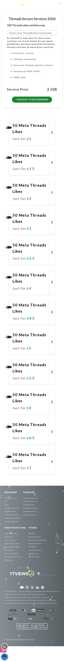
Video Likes (9, 537)
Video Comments (11, 540)
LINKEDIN (32, 547)
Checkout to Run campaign (32, 99)
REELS (7, 505)
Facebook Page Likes (30, 498)
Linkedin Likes (33, 553)
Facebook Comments (30, 508)
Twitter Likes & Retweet (37, 540)
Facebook (28, 492)
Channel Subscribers (12, 543)
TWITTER (31, 533)
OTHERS (32, 527)
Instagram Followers (12, 508)
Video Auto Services (12, 553)
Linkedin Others (34, 557)
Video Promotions (15, 527)
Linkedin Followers (35, 550)
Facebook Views (29, 505)
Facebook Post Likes (30, 501)
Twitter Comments (35, 543)
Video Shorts (9, 550)
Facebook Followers (30, 511)
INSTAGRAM (11, 492)
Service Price (17, 89)
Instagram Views (11, 511)
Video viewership (11, 533)
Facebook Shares (29, 515)
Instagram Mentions (12, 521)
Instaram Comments (12, 515)
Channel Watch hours (12, 547)
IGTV (6, 501)
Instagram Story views (13, 518)
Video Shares (9, 560)
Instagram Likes (10, 498)
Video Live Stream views (13, 557)
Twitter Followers (34, 537)
